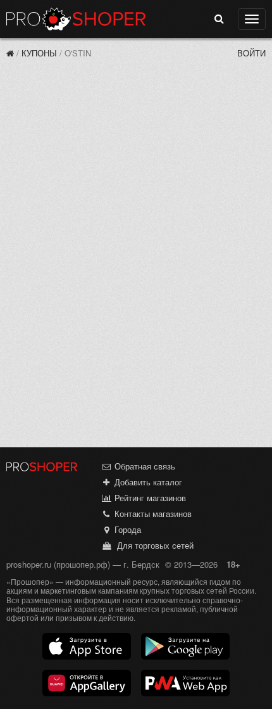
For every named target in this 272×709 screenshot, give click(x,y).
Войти (251, 53)
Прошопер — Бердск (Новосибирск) (75, 19)
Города (126, 529)
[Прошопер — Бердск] (10, 53)
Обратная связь (143, 466)
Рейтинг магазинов (149, 498)
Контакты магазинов (152, 514)
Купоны (39, 53)
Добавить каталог (147, 482)
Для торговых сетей (153, 545)
